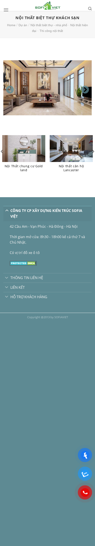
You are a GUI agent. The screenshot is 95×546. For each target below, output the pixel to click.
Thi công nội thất (51, 31)
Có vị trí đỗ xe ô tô (25, 252)
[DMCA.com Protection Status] (23, 262)
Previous (8, 88)
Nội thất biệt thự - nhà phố (48, 25)
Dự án (23, 25)
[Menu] (6, 9)
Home (11, 25)
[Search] (90, 8)
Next (83, 88)
